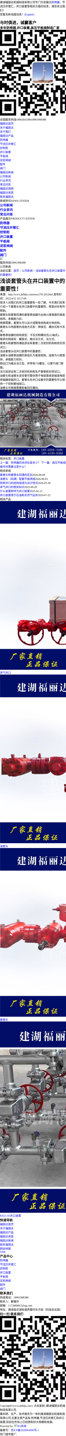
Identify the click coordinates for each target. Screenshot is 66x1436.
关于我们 (5, 131)
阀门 (2, 168)
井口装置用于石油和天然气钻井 (19, 495)
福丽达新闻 (7, 172)
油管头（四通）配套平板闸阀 (17, 478)
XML (3, 1251)
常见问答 (5, 184)
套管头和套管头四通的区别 (16, 474)
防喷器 (55, 2)
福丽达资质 (7, 192)
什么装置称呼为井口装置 (15, 491)
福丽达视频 (7, 188)
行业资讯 (5, 180)
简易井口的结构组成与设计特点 (19, 483)
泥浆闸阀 (5, 160)
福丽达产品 (7, 135)
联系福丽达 (7, 196)
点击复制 (39, 1405)
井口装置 (5, 152)
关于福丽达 (7, 127)
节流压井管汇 (8, 144)
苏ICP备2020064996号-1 (25, 1430)
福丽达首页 (7, 123)
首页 (16, 270)
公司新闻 (5, 176)
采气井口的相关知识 (12, 487)
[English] (29, 14)
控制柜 (4, 148)
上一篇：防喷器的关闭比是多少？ (20, 462)
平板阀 (4, 156)
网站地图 (5, 1248)
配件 (2, 164)
